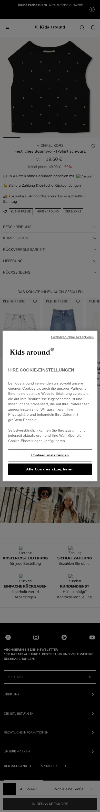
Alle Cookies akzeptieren (50, 469)
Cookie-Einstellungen (50, 455)
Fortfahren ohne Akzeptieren (72, 337)
